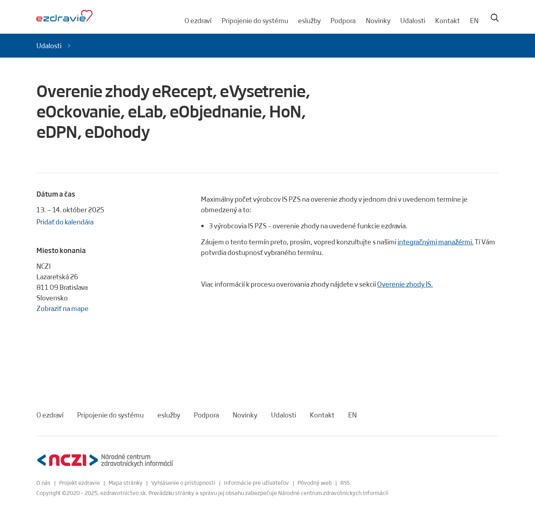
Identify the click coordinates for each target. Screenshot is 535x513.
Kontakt (447, 20)
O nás (43, 482)
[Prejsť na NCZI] (105, 460)
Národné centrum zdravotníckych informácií (333, 493)
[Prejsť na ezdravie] (64, 16)
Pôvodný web (315, 482)
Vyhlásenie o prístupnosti (183, 482)
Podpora (343, 20)
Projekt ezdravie (79, 482)
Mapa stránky (125, 482)
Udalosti (412, 20)
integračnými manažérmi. (436, 241)
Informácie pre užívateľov (256, 482)
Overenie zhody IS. (405, 284)
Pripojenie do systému (255, 20)
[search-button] (495, 18)
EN (474, 20)
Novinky (378, 20)
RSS (345, 482)
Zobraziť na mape (62, 308)
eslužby (309, 20)
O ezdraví (197, 20)
